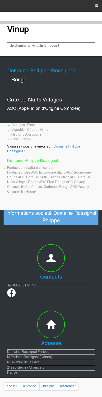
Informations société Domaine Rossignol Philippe (51, 217)
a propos (30, 386)
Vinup (18, 30)
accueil (12, 386)
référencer (67, 386)
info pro (48, 386)
